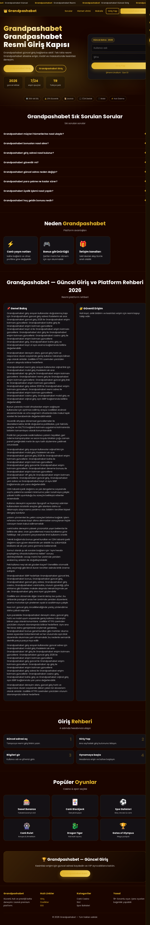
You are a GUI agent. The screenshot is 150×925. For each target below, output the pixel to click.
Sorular (69, 11)
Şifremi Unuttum (113, 72)
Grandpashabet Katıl (75, 873)
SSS (42, 905)
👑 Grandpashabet (20, 11)
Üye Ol (125, 72)
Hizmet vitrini (84, 11)
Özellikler (44, 902)
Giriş (42, 898)
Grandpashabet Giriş (133, 11)
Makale (99, 11)
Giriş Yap (112, 11)
